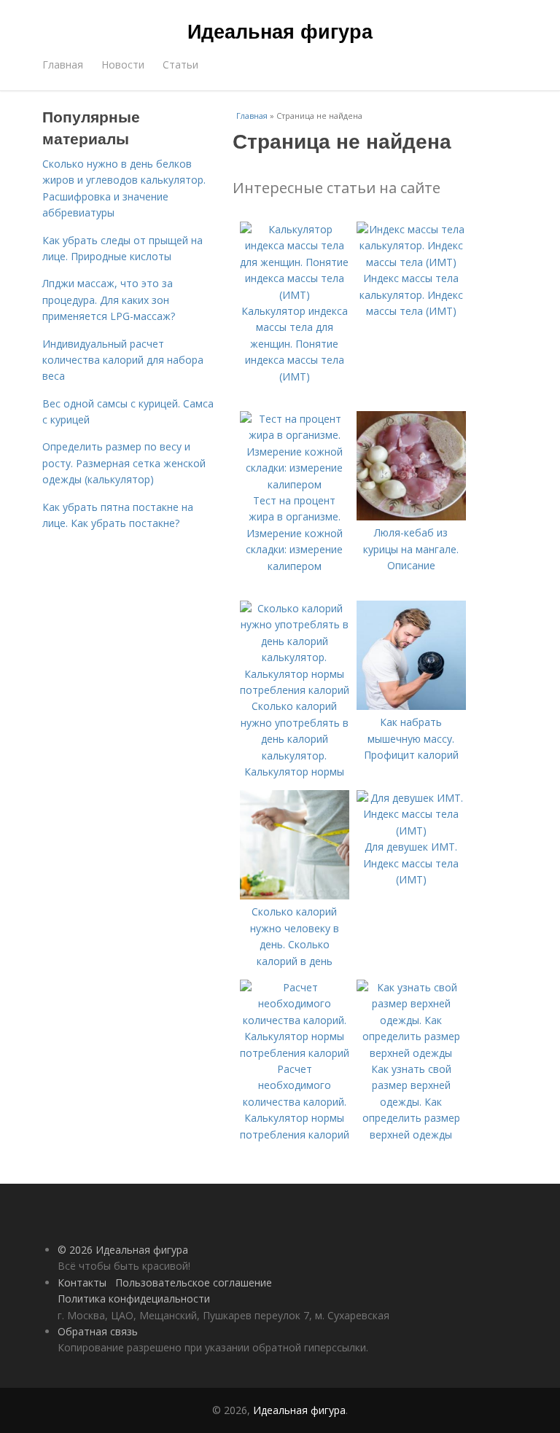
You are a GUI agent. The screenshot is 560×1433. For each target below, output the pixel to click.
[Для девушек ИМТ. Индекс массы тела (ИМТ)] (411, 830)
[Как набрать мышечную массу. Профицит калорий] (411, 706)
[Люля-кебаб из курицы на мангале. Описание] (411, 516)
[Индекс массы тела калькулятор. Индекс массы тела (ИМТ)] (411, 262)
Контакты (82, 1282)
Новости (122, 64)
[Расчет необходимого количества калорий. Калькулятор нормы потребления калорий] (294, 1053)
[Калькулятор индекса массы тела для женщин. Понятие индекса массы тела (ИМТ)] (294, 295)
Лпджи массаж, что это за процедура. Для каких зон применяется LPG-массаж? (108, 299)
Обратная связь (98, 1331)
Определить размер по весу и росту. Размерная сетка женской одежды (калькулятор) (124, 463)
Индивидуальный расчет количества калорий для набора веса (122, 360)
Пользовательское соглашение (193, 1282)
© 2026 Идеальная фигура (123, 1250)
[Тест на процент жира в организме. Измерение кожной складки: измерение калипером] (294, 484)
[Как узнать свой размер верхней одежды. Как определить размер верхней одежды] (411, 1053)
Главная (62, 64)
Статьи (180, 64)
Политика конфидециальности (134, 1298)
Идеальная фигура (280, 30)
